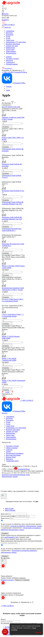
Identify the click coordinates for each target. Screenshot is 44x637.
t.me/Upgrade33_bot (11, 537)
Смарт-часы (10, 40)
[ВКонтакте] (7, 83)
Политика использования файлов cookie (16, 475)
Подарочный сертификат (14, 453)
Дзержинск (9, 634)
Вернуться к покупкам (22, 580)
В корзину (5, 20)
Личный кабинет (12, 64)
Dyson (8, 36)
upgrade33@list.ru (21, 72)
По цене (17, 107)
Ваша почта (5, 518)
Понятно (38, 632)
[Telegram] (17, 83)
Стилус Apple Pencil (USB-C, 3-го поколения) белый (13, 315)
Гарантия (9, 450)
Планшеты (9, 34)
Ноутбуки (9, 33)
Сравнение (10, 62)
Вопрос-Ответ (11, 457)
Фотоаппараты (11, 53)
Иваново (8, 629)
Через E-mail (9, 508)
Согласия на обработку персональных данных (26, 526)
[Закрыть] (4, 496)
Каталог (4, 413)
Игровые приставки (13, 44)
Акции (8, 451)
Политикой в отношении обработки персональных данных (21, 529)
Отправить (5, 533)
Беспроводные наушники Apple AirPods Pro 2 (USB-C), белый (13, 289)
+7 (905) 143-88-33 (8, 25)
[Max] (23, 83)
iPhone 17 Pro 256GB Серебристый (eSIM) (9, 359)
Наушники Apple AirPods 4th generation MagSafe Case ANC (12, 218)
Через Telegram (10, 510)
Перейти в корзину (7, 580)
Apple (8, 90)
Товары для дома (12, 46)
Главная (8, 57)
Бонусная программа (13, 455)
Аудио (8, 38)
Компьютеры (10, 47)
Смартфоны (10, 31)
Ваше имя (4, 514)
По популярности (8, 107)
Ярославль (8, 631)
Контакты (9, 60)
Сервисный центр (12, 461)
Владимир (8, 68)
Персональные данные (10, 476)
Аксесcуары (10, 49)
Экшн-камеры (11, 51)
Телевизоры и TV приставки (16, 42)
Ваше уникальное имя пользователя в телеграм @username (21, 541)
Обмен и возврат (12, 448)
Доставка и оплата (12, 58)
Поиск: (3, 619)
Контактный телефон (8, 516)
